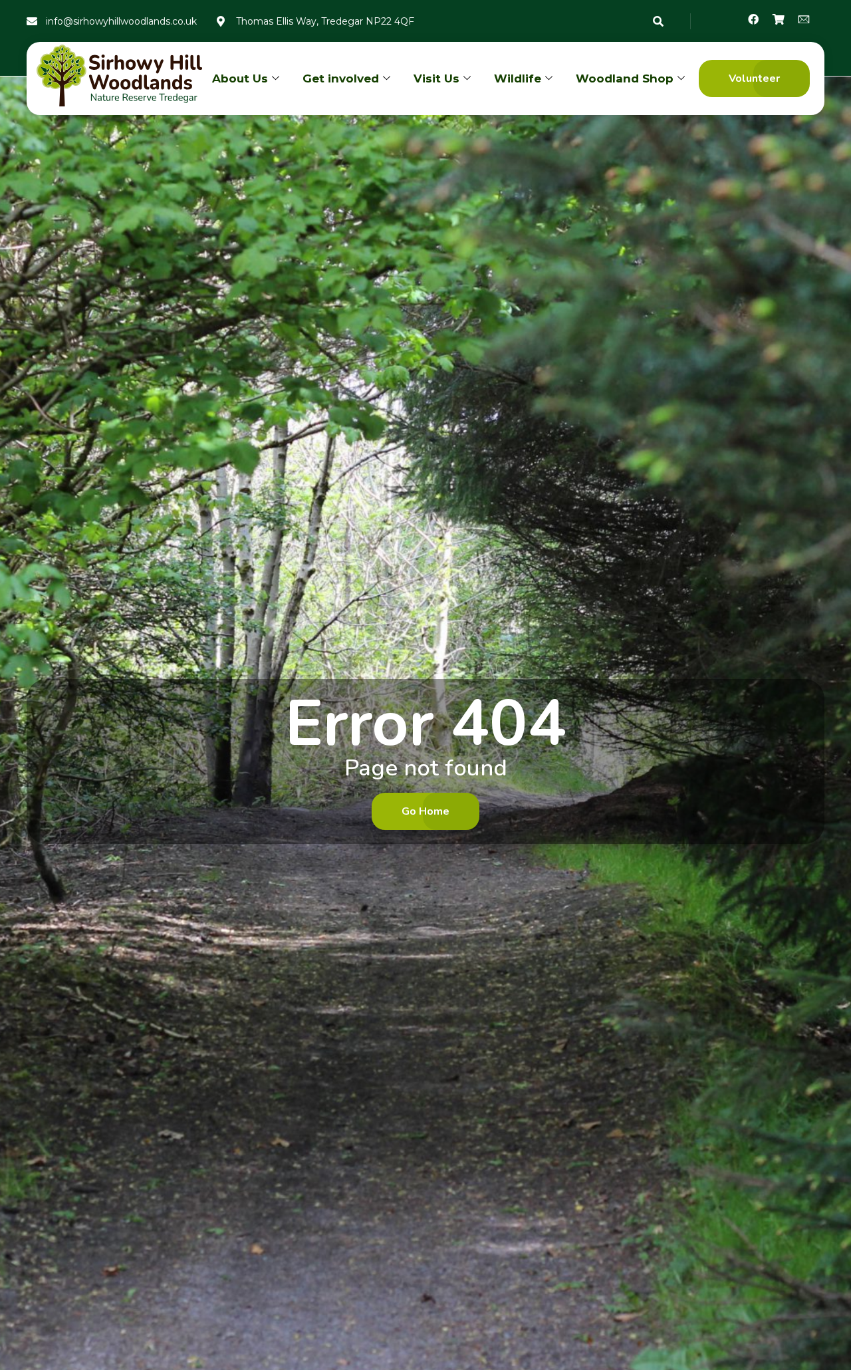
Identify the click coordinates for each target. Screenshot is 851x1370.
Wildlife (517, 78)
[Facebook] (753, 19)
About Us (240, 78)
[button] (754, 78)
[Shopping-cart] (778, 19)
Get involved (341, 78)
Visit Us (436, 78)
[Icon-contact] (803, 19)
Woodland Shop (624, 78)
